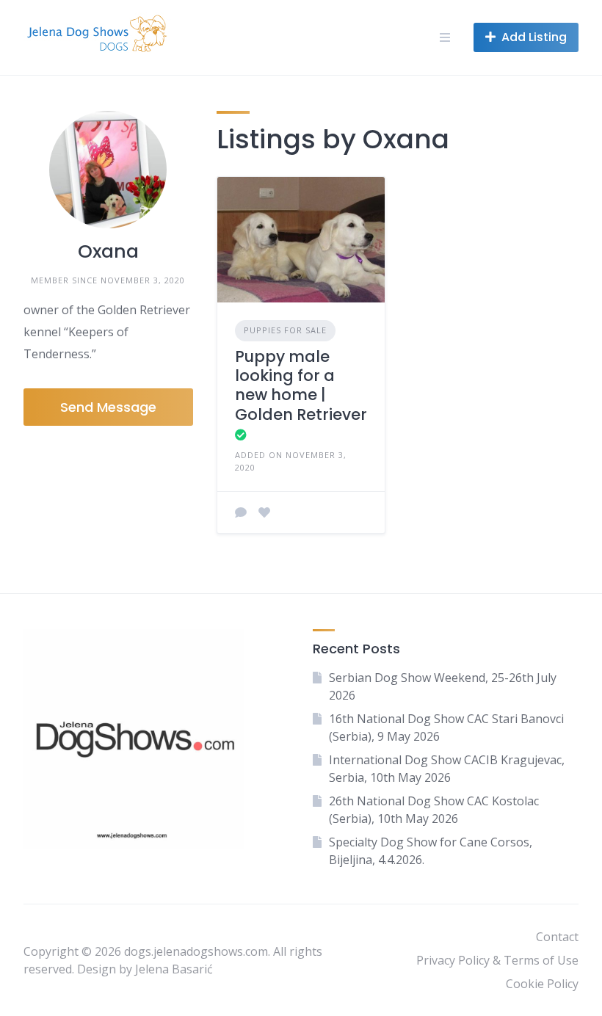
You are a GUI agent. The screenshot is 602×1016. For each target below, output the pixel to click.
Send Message (108, 407)
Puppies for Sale (285, 329)
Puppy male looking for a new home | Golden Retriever (301, 385)
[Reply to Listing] (241, 512)
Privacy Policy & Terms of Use (497, 960)
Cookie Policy (542, 984)
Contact (557, 937)
